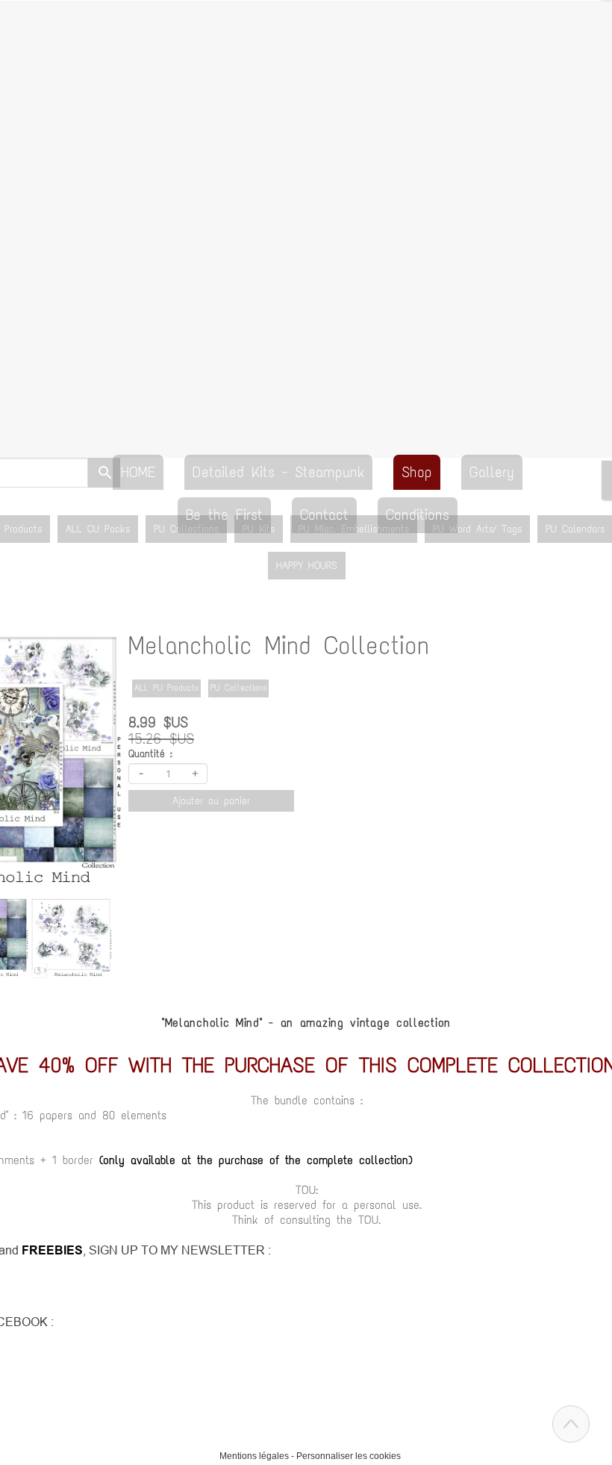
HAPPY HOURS (306, 565)
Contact (324, 514)
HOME (138, 472)
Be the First (224, 514)
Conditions (417, 514)
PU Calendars (575, 529)
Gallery (491, 472)
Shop (417, 472)
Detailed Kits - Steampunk (278, 472)
